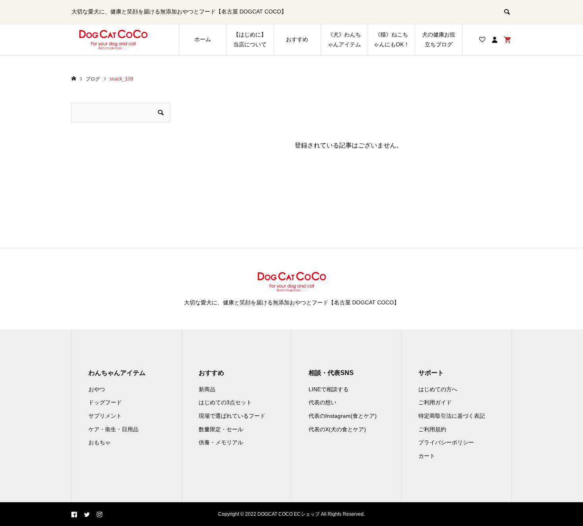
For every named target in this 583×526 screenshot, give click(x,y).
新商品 (207, 389)
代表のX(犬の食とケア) (337, 429)
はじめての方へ (437, 389)
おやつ (96, 389)
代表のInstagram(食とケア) (343, 416)
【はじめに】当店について (250, 39)
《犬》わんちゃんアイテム (344, 39)
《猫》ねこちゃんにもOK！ (391, 39)
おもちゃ (99, 442)
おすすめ (297, 39)
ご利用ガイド (435, 402)
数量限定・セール (221, 429)
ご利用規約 (432, 429)
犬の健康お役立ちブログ (438, 39)
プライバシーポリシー (446, 442)
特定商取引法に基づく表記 (451, 416)
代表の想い (322, 402)
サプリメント (105, 416)
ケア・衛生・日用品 (113, 429)
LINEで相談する (329, 389)
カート (426, 456)
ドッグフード (105, 402)
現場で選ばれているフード (232, 416)
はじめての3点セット (225, 402)
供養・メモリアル (221, 442)
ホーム (202, 39)
